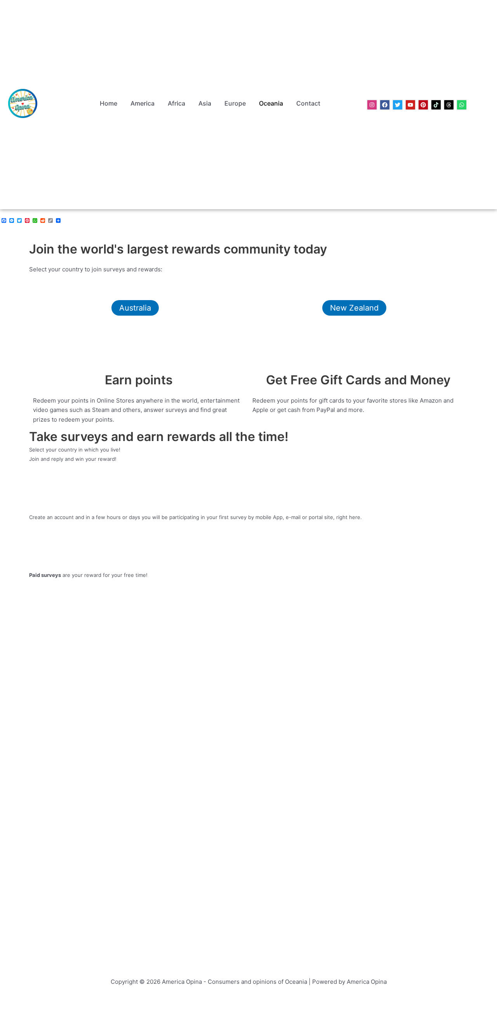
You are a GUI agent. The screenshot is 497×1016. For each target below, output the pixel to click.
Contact (308, 103)
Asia (204, 103)
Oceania (271, 103)
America (142, 103)
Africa (176, 103)
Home (108, 103)
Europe (235, 103)
